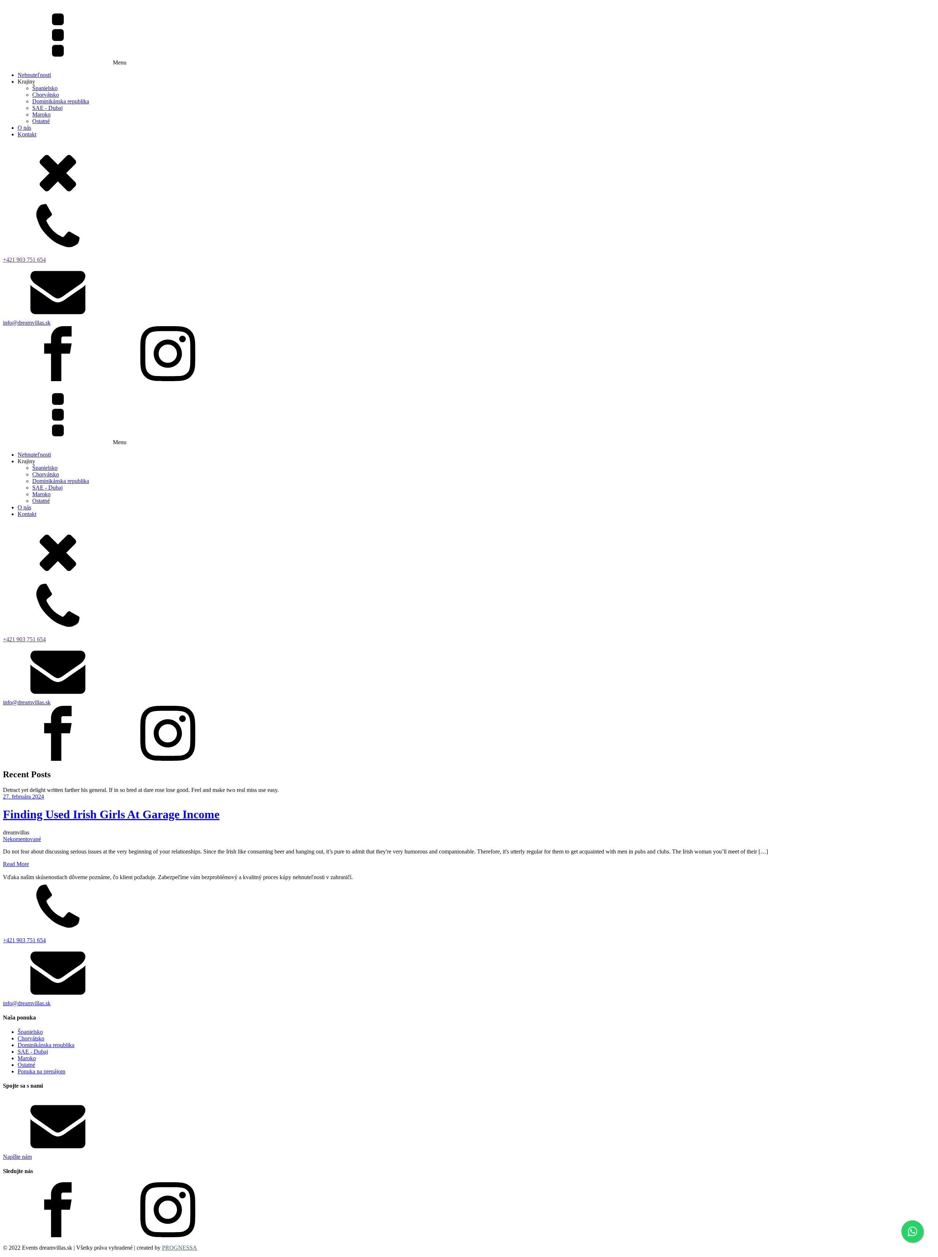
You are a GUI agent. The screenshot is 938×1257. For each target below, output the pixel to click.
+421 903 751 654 (24, 260)
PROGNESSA (179, 1248)
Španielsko (45, 88)
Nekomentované (22, 839)
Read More (16, 864)
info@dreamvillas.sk (27, 323)
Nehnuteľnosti (34, 75)
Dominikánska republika (60, 101)
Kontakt (27, 134)
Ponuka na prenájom (41, 1071)
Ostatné (41, 121)
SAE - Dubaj (47, 108)
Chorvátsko (45, 95)
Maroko (41, 114)
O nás (24, 128)
